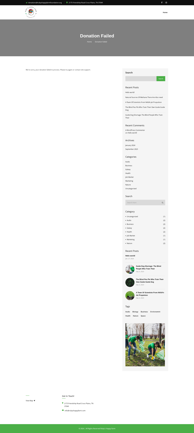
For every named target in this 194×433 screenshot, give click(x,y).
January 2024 (130, 145)
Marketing (129, 181)
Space (143, 316)
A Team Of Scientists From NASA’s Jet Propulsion (143, 102)
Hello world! (129, 92)
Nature (128, 185)
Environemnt (155, 312)
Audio (127, 162)
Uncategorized (131, 188)
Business (128, 165)
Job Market (129, 177)
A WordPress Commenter (135, 130)
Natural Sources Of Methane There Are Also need (144, 97)
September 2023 (131, 149)
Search (129, 72)
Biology (135, 312)
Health (127, 173)
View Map (29, 401)
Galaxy (127, 169)
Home (165, 12)
